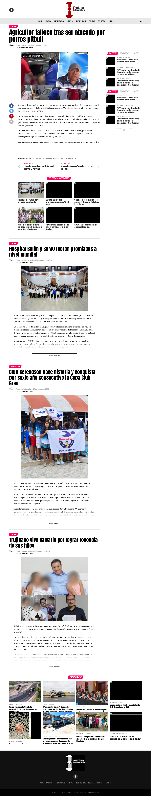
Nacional (48, 21)
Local (40, 21)
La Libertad (40, 158)
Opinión (110, 21)
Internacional (59, 21)
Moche (49, 158)
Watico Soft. (95, 793)
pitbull (64, 158)
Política (92, 21)
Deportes (101, 21)
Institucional (81, 21)
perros (56, 158)
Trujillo (72, 158)
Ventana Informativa (26, 48)
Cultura (70, 21)
